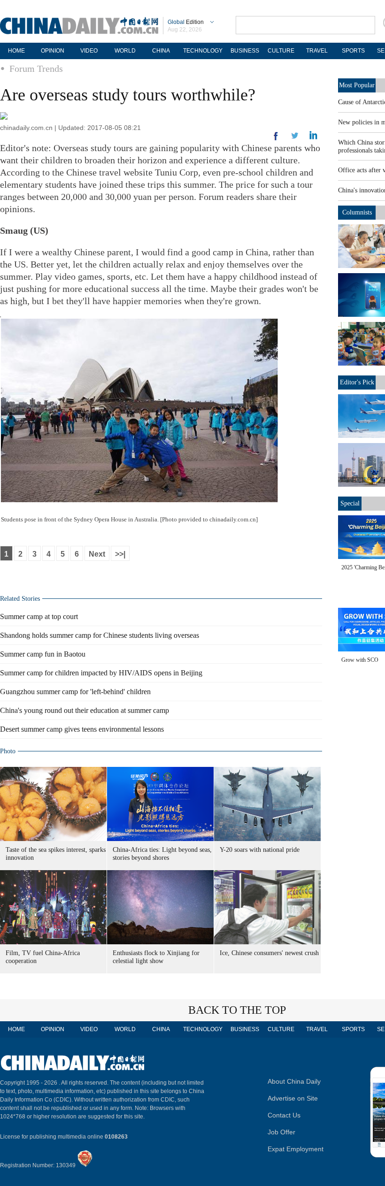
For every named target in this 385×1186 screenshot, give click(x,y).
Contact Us (284, 1115)
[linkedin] (295, 138)
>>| (120, 554)
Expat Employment (295, 1149)
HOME (16, 50)
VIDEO (89, 50)
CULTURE (281, 50)
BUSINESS (245, 50)
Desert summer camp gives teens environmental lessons (82, 729)
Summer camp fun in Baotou (42, 654)
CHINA (161, 50)
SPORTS (353, 50)
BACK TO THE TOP (237, 1010)
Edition (186, 22)
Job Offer (281, 1132)
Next (97, 554)
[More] (276, 140)
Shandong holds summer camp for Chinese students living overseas (99, 635)
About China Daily (294, 1081)
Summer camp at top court (39, 616)
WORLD (125, 50)
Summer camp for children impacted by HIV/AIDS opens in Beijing (101, 673)
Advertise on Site (293, 1098)
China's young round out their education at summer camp (84, 710)
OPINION (52, 50)
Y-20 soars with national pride (260, 849)
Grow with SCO (359, 660)
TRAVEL (317, 50)
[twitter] (313, 137)
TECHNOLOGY (203, 50)
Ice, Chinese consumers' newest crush (269, 952)
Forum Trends (36, 68)
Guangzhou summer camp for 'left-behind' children (75, 692)
